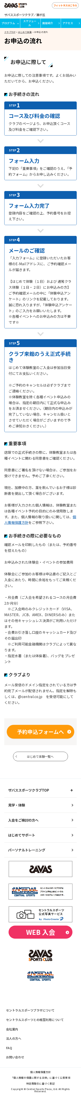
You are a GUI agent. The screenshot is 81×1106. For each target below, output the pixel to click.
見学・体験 (16, 804)
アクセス (68, 23)
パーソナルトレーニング (26, 849)
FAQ (9, 1048)
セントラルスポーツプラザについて (30, 1010)
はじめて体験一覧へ (40, 756)
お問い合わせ (15, 1057)
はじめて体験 (25, 32)
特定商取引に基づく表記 (40, 1083)
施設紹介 (47, 23)
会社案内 (12, 1029)
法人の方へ (13, 1038)
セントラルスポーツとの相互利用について (35, 1019)
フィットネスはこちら (65, 5)
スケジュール (29, 23)
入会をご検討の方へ (23, 820)
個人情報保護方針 (40, 1072)
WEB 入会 (40, 932)
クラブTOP (9, 32)
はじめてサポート (21, 834)
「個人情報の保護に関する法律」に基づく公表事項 (40, 1077)
